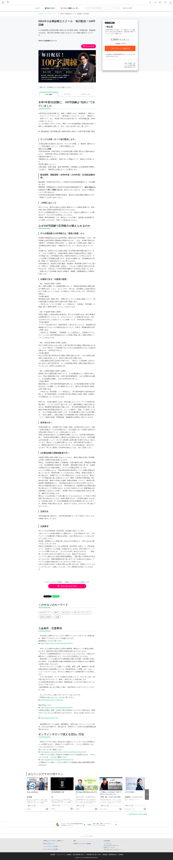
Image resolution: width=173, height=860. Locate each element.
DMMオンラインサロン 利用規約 (82, 843)
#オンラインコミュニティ (82, 612)
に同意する (121, 43)
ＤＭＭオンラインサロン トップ (47, 13)
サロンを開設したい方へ (71, 8)
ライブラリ (67, 94)
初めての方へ (51, 8)
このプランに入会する (120, 48)
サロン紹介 (48, 94)
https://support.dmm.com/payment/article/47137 (57, 760)
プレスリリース (61, 854)
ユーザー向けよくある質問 (50, 846)
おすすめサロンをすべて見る (138, 814)
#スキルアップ (44, 612)
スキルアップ (130, 809)
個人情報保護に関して (79, 854)
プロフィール (85, 94)
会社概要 (52, 854)
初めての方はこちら (48, 843)
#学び (56, 612)
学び (29, 809)
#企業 (57, 617)
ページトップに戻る (86, 836)
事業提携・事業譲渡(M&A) (110, 854)
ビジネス (104, 809)
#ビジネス (66, 612)
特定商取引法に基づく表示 (94, 854)
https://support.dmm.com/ (49, 718)
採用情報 (120, 854)
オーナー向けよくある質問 (50, 849)
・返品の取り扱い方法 (129, 67)
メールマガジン (108, 843)
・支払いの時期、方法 (129, 63)
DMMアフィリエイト (109, 847)
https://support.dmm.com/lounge (51, 700)
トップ (37, 8)
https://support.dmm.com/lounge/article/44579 (56, 643)
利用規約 (118, 43)
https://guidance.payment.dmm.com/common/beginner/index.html (63, 752)
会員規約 (69, 854)
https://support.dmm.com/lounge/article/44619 (56, 708)
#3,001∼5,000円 (45, 617)
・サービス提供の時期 (129, 65)
